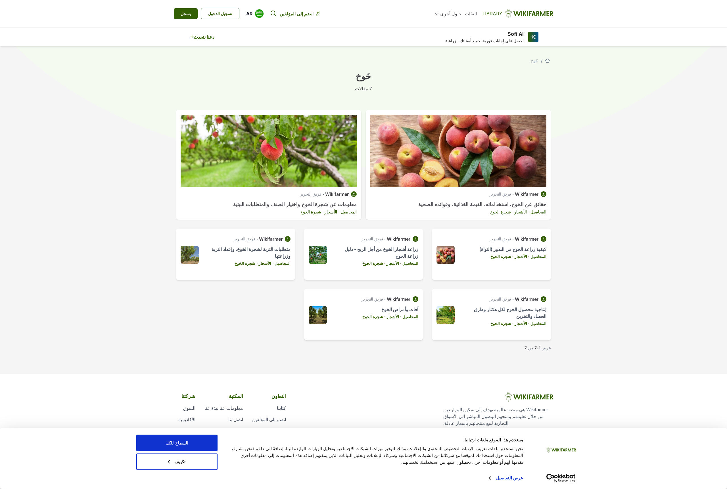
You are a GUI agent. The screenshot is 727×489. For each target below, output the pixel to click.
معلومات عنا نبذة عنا (223, 408)
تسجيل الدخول (220, 13)
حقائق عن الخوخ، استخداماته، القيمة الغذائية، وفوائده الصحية (482, 204)
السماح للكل (177, 442)
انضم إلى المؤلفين (297, 13)
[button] (255, 13)
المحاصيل (538, 211)
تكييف (180, 461)
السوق (189, 408)
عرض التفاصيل (509, 477)
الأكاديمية (186, 419)
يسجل (186, 13)
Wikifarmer (526, 194)
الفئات (471, 13)
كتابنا (281, 408)
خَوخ (534, 60)
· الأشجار (521, 211)
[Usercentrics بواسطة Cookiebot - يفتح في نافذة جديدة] (561, 478)
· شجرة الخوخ (501, 211)
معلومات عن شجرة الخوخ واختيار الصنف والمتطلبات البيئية (295, 204)
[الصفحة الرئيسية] (547, 61)
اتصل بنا (235, 419)
